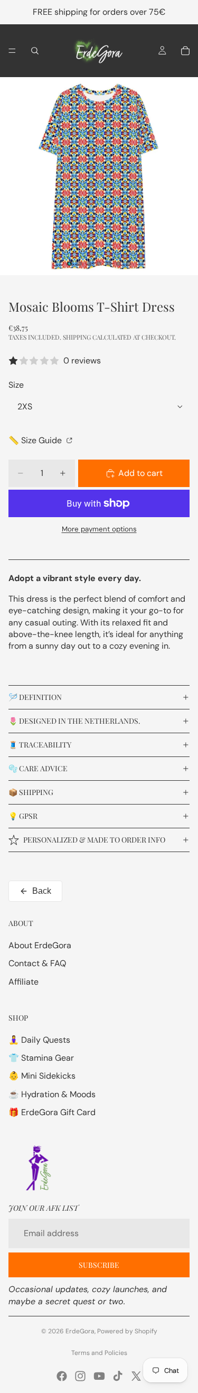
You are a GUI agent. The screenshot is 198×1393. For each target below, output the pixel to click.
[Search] (34, 50)
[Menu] (12, 51)
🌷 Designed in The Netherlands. (74, 721)
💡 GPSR (22, 816)
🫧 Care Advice (38, 768)
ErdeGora (80, 1331)
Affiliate (23, 981)
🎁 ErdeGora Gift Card (52, 1112)
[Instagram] (80, 1376)
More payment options (99, 529)
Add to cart (140, 473)
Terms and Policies (99, 1353)
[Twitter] (136, 1376)
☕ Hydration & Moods (52, 1094)
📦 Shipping (30, 792)
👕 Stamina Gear (41, 1057)
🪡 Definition (35, 697)
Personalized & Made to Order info (94, 840)
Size (16, 384)
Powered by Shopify (127, 1331)
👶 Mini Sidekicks (42, 1075)
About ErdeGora (39, 945)
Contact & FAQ (37, 963)
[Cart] (185, 50)
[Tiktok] (117, 1376)
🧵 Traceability (39, 745)
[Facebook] (61, 1376)
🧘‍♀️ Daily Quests (39, 1039)
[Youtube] (99, 1376)
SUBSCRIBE (99, 1265)
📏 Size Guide (36, 440)
